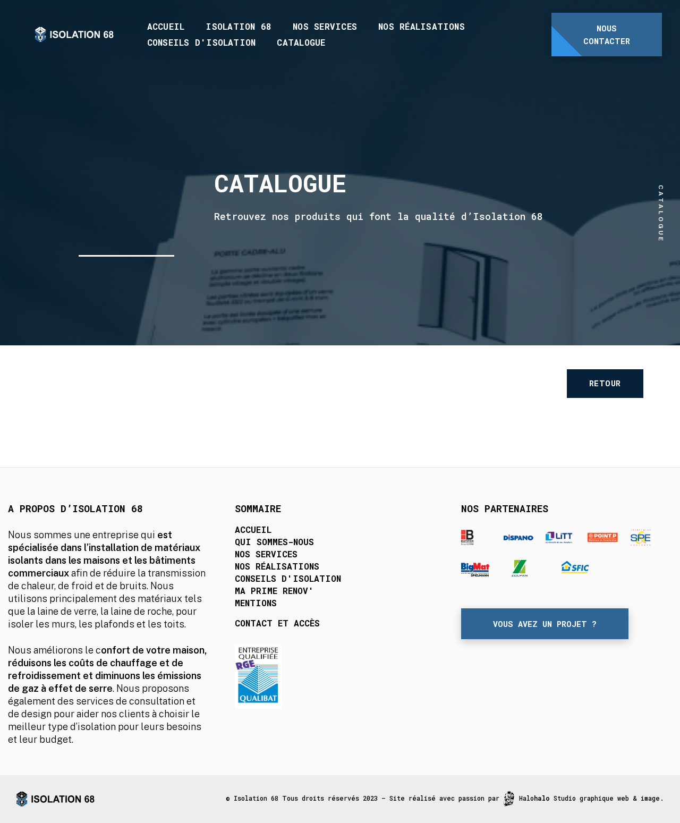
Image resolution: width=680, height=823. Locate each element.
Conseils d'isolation (201, 42)
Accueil (166, 26)
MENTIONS (256, 602)
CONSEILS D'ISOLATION (288, 578)
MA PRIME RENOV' (274, 590)
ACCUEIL (253, 529)
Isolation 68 (238, 26)
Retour (605, 383)
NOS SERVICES (266, 553)
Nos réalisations (421, 26)
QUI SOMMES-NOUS (274, 541)
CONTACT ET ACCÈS (277, 623)
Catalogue (301, 42)
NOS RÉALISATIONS (277, 566)
